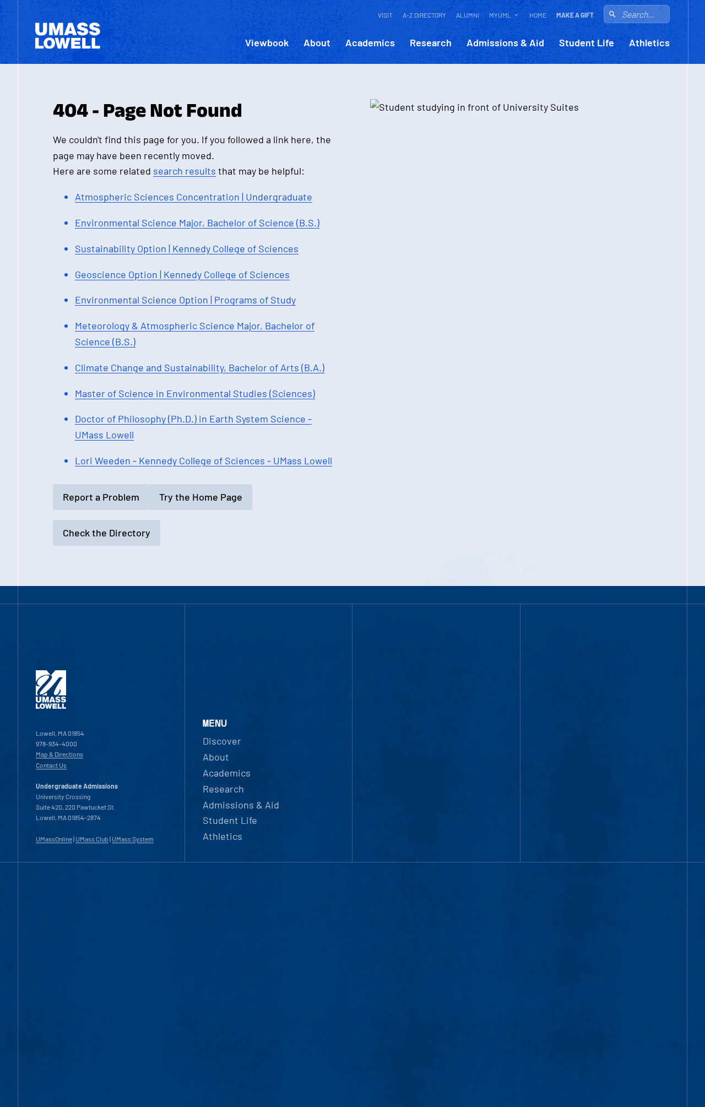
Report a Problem (101, 497)
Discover (222, 741)
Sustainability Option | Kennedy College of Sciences (187, 248)
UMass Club (92, 839)
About (316, 42)
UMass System (133, 839)
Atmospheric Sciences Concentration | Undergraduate (193, 197)
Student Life (586, 42)
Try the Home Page (200, 497)
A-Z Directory (424, 15)
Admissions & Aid (505, 42)
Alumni (467, 15)
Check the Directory (106, 533)
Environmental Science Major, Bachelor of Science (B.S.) (197, 222)
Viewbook (267, 42)
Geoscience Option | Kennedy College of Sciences (182, 274)
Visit (385, 15)
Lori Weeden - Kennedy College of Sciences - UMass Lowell (203, 460)
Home (537, 15)
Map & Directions (59, 754)
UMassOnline (54, 839)
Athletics (649, 42)
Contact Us (51, 765)
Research (431, 42)
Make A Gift (575, 15)
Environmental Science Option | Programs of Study (185, 300)
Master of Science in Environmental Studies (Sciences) (195, 393)
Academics (370, 42)
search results (184, 171)
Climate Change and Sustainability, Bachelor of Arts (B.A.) (199, 367)
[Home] (51, 706)
